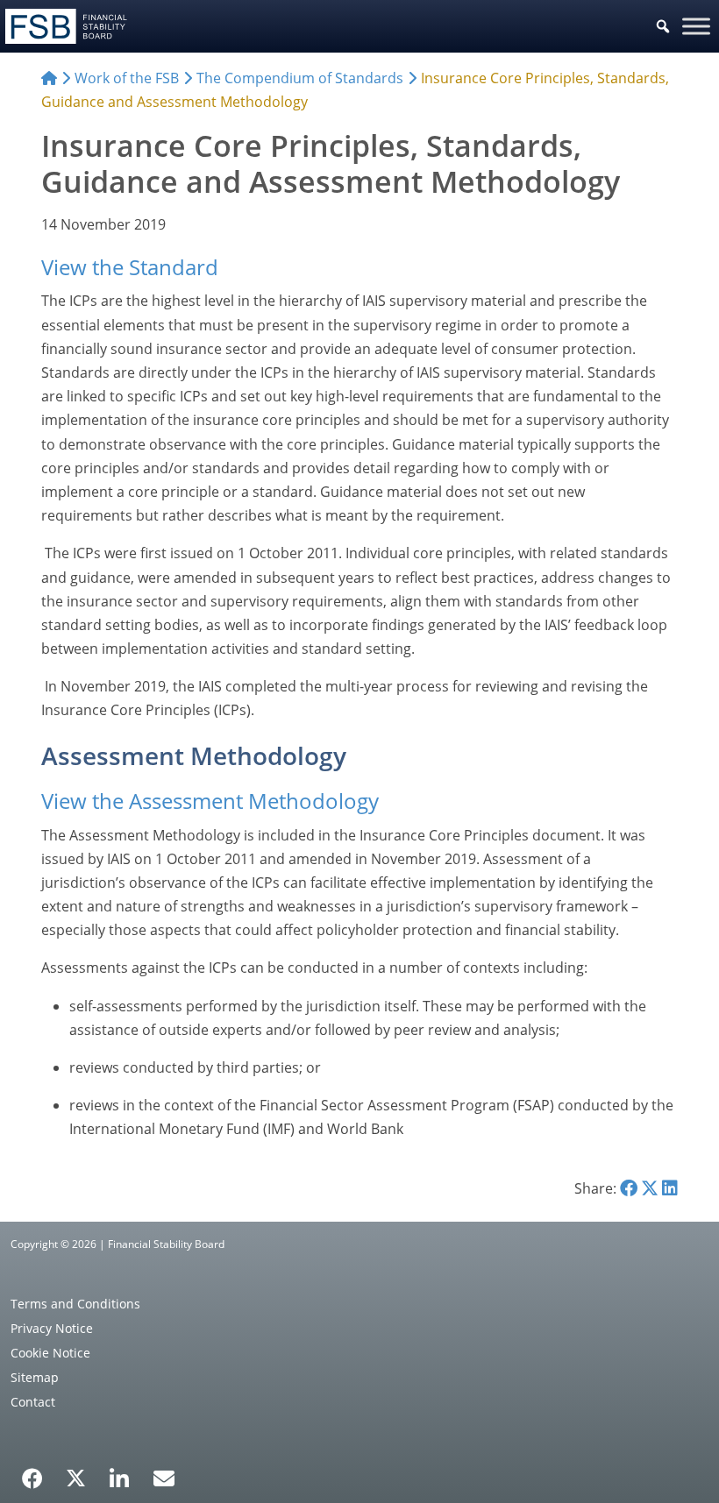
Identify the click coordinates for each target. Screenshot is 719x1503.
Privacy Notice (52, 1328)
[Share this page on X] (649, 1188)
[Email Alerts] (164, 1476)
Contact (33, 1401)
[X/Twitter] (75, 1476)
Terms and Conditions (75, 1303)
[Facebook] (32, 1472)
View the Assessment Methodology (210, 800)
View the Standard (129, 266)
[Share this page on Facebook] (628, 1188)
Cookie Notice (50, 1352)
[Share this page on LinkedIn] (670, 1188)
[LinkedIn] (119, 1472)
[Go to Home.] (49, 78)
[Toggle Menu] (696, 26)
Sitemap (35, 1377)
